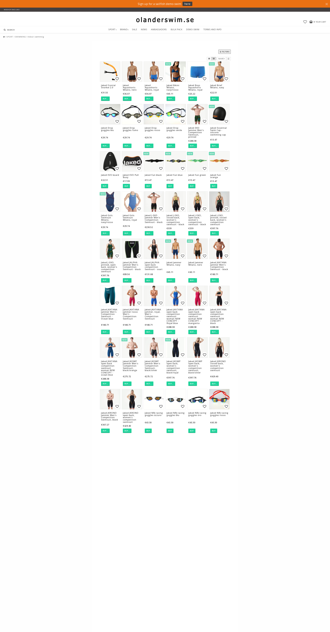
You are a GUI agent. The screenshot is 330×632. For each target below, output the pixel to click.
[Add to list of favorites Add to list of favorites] (110, 71)
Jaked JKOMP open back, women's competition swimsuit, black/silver (195, 367)
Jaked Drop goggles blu (107, 129)
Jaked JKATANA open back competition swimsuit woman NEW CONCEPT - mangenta (196, 316)
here (187, 4)
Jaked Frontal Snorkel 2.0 (108, 86)
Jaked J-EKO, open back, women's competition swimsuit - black (197, 220)
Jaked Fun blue (175, 175)
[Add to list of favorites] (132, 161)
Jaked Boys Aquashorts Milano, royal (195, 87)
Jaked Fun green (197, 175)
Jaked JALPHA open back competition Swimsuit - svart (154, 266)
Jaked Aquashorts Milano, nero (130, 87)
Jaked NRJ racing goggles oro (197, 414)
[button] (305, 22)
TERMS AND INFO (212, 29)
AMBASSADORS (159, 29)
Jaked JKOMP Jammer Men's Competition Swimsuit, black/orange (130, 366)
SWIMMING (20, 37)
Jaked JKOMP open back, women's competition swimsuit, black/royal (173, 367)
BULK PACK (176, 29)
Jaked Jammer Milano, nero (195, 263)
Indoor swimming (36, 37)
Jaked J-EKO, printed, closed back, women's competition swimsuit (218, 220)
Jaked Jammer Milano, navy (174, 263)
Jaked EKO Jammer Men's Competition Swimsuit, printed (196, 132)
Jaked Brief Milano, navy (217, 86)
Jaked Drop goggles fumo (130, 129)
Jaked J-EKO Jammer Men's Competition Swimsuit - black (154, 219)
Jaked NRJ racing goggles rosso (219, 414)
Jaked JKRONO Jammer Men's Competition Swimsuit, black (109, 416)
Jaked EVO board (110, 175)
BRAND (124, 29)
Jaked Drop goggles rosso (152, 129)
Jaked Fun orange (215, 176)
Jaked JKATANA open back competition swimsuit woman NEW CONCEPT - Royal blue (175, 316)
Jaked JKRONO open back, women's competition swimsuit (130, 417)
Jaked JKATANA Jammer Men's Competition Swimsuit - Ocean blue (109, 314)
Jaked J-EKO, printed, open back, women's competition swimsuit (109, 267)
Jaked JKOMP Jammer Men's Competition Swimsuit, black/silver (152, 366)
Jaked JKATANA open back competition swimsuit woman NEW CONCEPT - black (218, 316)
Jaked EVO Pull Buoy (131, 176)
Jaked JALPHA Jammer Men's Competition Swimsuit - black (132, 266)
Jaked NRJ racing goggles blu (176, 414)
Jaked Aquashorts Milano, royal (152, 87)
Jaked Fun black (153, 175)
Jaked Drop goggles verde (174, 129)
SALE (134, 29)
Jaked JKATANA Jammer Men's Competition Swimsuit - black (219, 266)
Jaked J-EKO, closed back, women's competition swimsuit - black (175, 220)
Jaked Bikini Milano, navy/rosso (173, 87)
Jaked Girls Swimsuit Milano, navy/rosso (107, 219)
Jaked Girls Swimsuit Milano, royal (130, 217)
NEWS (144, 29)
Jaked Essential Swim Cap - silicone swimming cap (218, 131)
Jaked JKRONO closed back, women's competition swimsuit (218, 366)
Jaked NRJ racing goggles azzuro (154, 414)
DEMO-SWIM (192, 29)
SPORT (112, 29)
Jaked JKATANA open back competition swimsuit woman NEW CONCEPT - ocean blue (109, 368)
